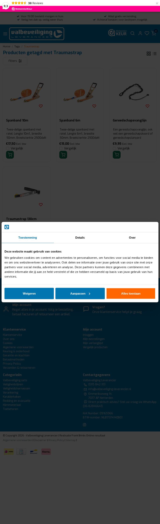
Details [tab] (80, 237)
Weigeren (29, 293)
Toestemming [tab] (27, 237)
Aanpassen (77, 293)
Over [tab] (132, 237)
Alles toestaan (130, 293)
